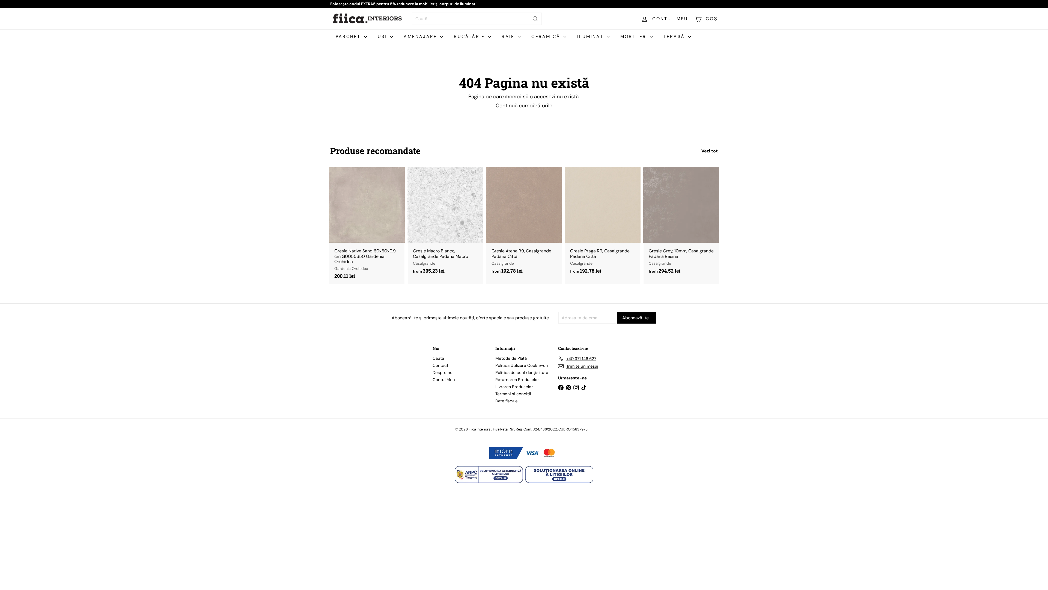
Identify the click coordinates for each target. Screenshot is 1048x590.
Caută (438, 358)
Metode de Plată (511, 358)
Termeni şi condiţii (513, 394)
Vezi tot (709, 151)
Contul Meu (444, 379)
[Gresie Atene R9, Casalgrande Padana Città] (524, 223)
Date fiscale (506, 401)
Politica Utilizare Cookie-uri (521, 365)
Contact (440, 365)
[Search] (535, 19)
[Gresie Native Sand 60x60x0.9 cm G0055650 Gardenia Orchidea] (367, 225)
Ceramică (546, 36)
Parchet (349, 36)
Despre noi (443, 372)
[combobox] (477, 19)
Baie (509, 36)
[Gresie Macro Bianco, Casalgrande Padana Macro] (445, 223)
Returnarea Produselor (517, 379)
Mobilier (634, 36)
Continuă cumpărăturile (524, 105)
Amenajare (421, 36)
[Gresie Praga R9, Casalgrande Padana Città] (603, 223)
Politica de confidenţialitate (521, 372)
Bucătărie (470, 36)
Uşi (383, 36)
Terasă (675, 36)
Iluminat (591, 36)
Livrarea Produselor (514, 387)
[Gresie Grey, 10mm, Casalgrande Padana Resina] (681, 223)
